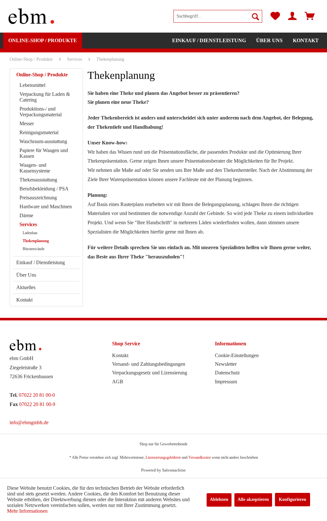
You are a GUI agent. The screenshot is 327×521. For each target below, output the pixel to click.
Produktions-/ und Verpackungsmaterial (40, 111)
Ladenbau (30, 233)
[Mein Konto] (292, 16)
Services (28, 224)
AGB (117, 381)
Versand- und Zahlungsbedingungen (148, 364)
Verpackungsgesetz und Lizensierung (149, 372)
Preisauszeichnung (38, 197)
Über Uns (26, 275)
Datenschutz (227, 372)
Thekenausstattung (38, 179)
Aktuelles (25, 287)
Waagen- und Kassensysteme (34, 167)
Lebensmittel (32, 85)
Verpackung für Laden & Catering (44, 97)
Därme (26, 215)
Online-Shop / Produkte (42, 74)
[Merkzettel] (275, 16)
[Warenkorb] (309, 16)
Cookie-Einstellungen (237, 355)
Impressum (226, 381)
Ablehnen (219, 499)
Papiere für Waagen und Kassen (43, 153)
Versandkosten (199, 457)
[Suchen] (255, 16)
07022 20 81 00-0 (37, 395)
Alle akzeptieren (253, 499)
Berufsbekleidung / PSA (44, 188)
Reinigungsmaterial (38, 132)
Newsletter (226, 364)
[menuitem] (217, 16)
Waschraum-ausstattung (43, 141)
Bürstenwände (33, 249)
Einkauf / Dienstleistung (40, 262)
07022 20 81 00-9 (37, 404)
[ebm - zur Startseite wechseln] (31, 16)
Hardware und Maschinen (45, 206)
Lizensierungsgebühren (163, 457)
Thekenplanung (36, 241)
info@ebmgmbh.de (29, 422)
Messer (26, 123)
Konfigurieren (292, 499)
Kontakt (24, 300)
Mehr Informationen (27, 511)
